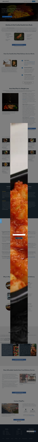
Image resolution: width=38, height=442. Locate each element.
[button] (1, 221)
